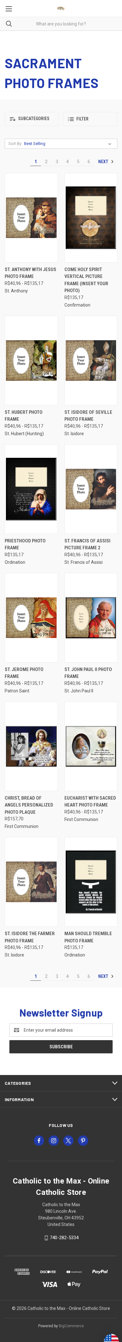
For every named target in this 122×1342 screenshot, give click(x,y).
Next (103, 161)
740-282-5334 (64, 1237)
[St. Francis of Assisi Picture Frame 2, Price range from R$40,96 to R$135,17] (91, 489)
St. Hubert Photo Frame (24, 415)
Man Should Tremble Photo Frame (88, 937)
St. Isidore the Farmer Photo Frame (30, 937)
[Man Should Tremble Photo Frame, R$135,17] (91, 881)
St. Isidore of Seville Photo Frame (88, 415)
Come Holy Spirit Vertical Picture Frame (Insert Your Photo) (86, 280)
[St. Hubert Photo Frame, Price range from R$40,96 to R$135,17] (31, 360)
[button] (32, 119)
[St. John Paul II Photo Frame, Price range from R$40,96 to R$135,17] (91, 617)
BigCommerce (71, 1326)
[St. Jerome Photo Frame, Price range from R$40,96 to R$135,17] (31, 617)
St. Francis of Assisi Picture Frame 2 (87, 544)
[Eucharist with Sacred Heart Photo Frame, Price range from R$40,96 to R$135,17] (91, 746)
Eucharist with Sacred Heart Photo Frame (90, 801)
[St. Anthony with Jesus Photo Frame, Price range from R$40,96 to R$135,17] (31, 217)
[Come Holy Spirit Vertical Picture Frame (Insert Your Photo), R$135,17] (91, 217)
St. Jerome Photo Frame (24, 673)
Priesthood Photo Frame (25, 544)
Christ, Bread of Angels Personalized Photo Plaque (29, 805)
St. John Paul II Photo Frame (88, 673)
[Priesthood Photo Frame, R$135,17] (31, 489)
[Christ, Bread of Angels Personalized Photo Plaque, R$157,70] (31, 746)
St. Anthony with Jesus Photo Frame (30, 273)
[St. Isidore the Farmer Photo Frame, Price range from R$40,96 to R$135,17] (31, 881)
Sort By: (15, 143)
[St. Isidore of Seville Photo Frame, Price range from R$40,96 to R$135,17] (91, 360)
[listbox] (69, 143)
